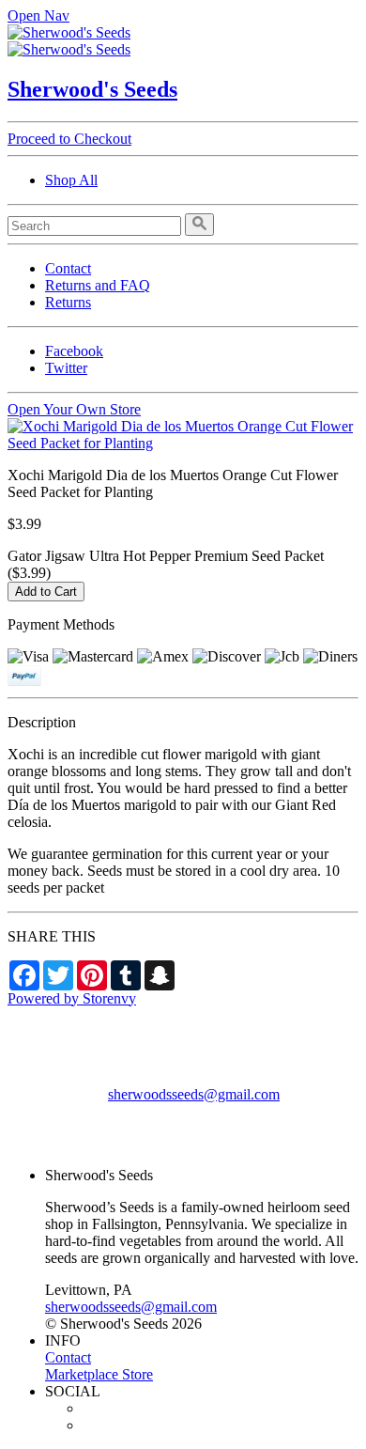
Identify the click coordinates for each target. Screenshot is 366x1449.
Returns (68, 302)
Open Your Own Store (74, 409)
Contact (68, 268)
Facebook (74, 351)
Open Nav (38, 15)
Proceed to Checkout (69, 139)
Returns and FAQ (97, 285)
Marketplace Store (99, 1374)
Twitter (66, 368)
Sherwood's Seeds (92, 89)
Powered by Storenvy (72, 998)
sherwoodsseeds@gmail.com (194, 1094)
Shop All (71, 180)
